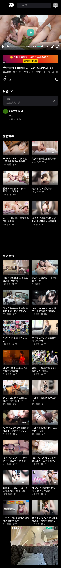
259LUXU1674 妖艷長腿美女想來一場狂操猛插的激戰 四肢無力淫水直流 (45, 519)
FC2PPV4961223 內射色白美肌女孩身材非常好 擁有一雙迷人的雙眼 (15, 160)
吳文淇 (39, 72)
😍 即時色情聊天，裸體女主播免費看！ (30, 59)
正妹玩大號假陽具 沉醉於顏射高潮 (44, 279)
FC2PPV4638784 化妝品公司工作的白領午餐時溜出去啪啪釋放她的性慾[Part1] (44, 459)
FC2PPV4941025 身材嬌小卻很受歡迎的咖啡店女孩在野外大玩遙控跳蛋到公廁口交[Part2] (44, 309)
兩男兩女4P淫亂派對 (42, 188)
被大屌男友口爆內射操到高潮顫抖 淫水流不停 (15, 399)
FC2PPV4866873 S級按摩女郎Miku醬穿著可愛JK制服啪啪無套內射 (16, 429)
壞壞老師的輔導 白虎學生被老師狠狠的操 (15, 279)
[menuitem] (4, 79)
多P (20, 72)
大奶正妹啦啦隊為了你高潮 (44, 399)
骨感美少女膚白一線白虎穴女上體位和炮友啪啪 (15, 489)
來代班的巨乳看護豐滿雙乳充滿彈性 (44, 339)
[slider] (16, 46)
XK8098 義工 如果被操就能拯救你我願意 (15, 369)
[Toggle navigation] (4, 5)
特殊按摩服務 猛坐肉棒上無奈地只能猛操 (15, 189)
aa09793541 (16, 110)
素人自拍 (7, 72)
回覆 (11, 119)
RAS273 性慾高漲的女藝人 (15, 339)
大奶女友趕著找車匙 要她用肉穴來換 (44, 429)
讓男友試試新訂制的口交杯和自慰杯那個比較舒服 (44, 219)
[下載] (10, 79)
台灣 (15, 72)
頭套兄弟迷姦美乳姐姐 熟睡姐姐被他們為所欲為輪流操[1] (15, 309)
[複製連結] (57, 79)
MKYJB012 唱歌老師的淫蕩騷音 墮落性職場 (16, 519)
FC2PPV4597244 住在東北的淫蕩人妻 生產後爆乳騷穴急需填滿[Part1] (15, 459)
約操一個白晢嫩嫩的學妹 (44, 158)
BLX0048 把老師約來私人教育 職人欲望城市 (44, 489)
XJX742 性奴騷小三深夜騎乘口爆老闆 (16, 219)
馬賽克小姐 (29, 72)
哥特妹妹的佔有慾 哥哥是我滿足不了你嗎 (44, 369)
